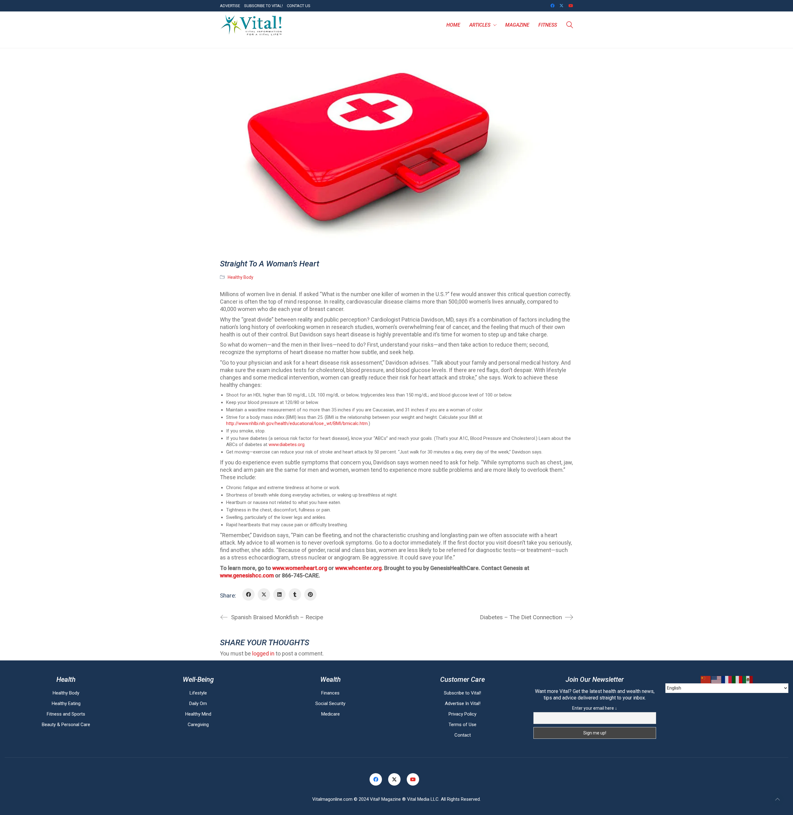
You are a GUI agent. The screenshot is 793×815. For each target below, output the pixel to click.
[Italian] (737, 679)
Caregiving (198, 724)
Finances (330, 693)
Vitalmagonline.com (332, 799)
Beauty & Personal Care (66, 724)
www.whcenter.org (358, 568)
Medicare (330, 714)
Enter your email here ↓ (594, 708)
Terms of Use (462, 724)
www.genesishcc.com (247, 575)
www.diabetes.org (286, 444)
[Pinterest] (310, 594)
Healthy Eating (66, 703)
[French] (727, 679)
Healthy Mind (198, 714)
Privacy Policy (462, 714)
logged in (263, 653)
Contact (462, 735)
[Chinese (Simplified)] (706, 679)
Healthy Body (240, 277)
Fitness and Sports (66, 714)
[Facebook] (248, 594)
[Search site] (569, 25)
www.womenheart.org (299, 568)
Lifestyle (198, 693)
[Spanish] (748, 679)
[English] (716, 679)
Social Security (330, 703)
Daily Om (198, 703)
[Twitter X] (264, 594)
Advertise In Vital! (462, 703)
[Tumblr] (295, 594)
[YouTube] (413, 779)
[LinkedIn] (279, 594)
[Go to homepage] (251, 25)
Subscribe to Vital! (462, 693)
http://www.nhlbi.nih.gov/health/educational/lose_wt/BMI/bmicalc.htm (297, 423)
